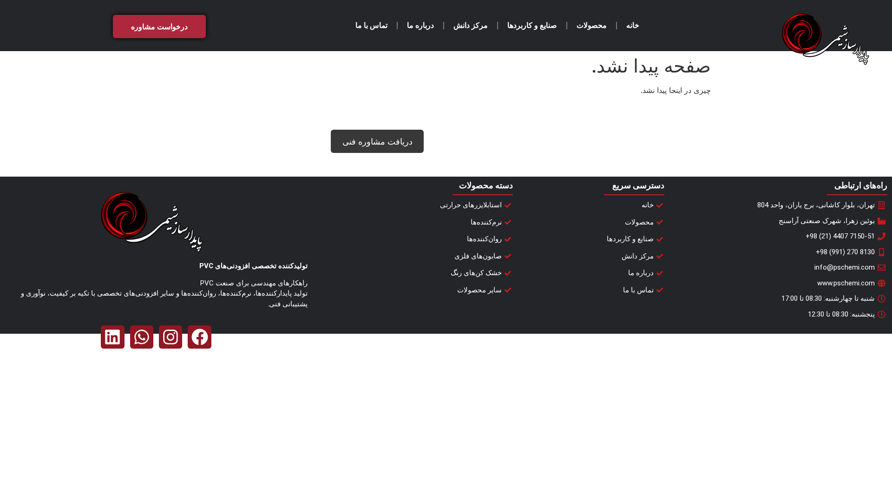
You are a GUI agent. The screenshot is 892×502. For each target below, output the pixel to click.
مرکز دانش (470, 25)
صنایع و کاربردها (532, 25)
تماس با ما (371, 25)
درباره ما (420, 25)
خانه (632, 25)
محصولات (592, 25)
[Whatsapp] (141, 337)
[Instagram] (170, 337)
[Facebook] (199, 337)
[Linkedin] (112, 337)
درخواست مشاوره (159, 26)
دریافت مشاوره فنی (377, 141)
